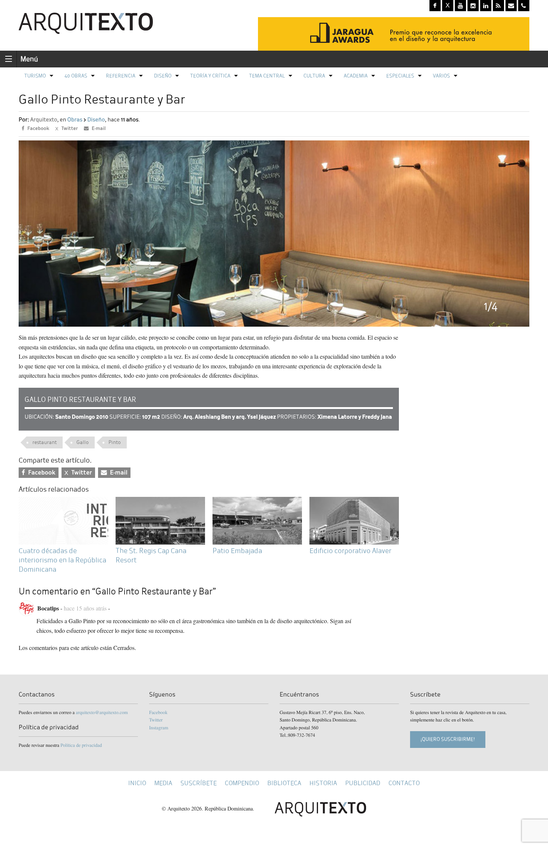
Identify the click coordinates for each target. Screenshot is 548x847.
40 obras (75, 76)
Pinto (114, 442)
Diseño (162, 76)
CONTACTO (404, 783)
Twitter (156, 719)
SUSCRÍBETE (198, 783)
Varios (441, 76)
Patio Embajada (237, 551)
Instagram (158, 727)
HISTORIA (323, 783)
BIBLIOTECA (284, 783)
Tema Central (267, 76)
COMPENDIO (242, 783)
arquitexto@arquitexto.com (102, 712)
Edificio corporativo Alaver (350, 551)
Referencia (120, 76)
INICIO (137, 783)
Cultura (314, 76)
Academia (356, 76)
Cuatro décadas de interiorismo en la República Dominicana (62, 560)
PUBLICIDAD (362, 783)
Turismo (35, 76)
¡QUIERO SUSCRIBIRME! (448, 739)
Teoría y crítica (210, 76)
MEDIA (163, 783)
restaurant (44, 442)
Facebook (158, 712)
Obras (74, 120)
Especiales (400, 76)
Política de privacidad (81, 745)
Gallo (82, 442)
